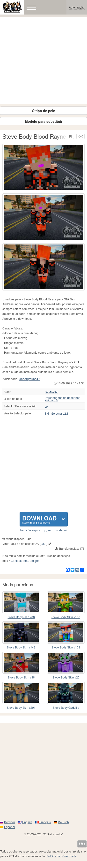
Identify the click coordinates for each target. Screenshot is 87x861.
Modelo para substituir (43, 121)
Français (45, 822)
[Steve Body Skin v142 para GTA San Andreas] (21, 632)
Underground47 (29, 379)
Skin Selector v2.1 (56, 413)
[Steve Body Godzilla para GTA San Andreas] (66, 693)
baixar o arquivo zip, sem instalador (43, 530)
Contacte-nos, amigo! (25, 560)
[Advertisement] (43, 60)
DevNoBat (51, 392)
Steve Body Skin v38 (21, 677)
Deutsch (63, 822)
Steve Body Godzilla (66, 707)
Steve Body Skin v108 (65, 647)
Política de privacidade (61, 856)
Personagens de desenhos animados (62, 398)
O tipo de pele (43, 110)
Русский (9, 822)
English (27, 822)
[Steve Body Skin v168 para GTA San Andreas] (66, 602)
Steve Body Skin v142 (21, 647)
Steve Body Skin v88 (21, 617)
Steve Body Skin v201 (21, 707)
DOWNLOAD (39, 519)
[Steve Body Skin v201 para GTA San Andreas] (21, 693)
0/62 (43, 543)
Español (9, 827)
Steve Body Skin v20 (66, 677)
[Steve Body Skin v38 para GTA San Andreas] (21, 663)
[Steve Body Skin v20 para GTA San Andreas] (66, 663)
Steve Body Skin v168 (65, 617)
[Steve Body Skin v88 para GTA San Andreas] (21, 602)
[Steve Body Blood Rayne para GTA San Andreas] (43, 167)
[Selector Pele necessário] (46, 406)
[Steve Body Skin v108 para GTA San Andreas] (66, 632)
